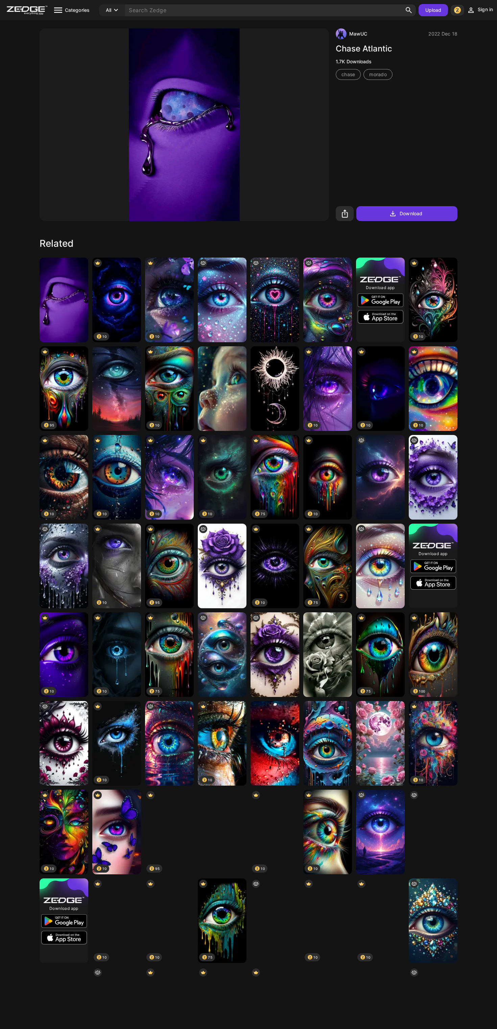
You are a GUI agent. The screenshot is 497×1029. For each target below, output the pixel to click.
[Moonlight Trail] (222, 832)
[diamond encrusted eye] (433, 920)
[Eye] (222, 300)
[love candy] (275, 300)
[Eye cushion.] (380, 477)
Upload (433, 10)
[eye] (380, 566)
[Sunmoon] (275, 388)
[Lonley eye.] (169, 743)
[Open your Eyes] (275, 743)
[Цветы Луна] (380, 743)
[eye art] (433, 477)
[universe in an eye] (64, 566)
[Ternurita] (222, 388)
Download (411, 213)
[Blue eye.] (433, 832)
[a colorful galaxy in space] (327, 300)
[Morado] (64, 300)
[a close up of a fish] (222, 654)
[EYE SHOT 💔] (64, 743)
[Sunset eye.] (380, 832)
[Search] (409, 10)
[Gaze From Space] (116, 388)
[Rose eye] (222, 566)
